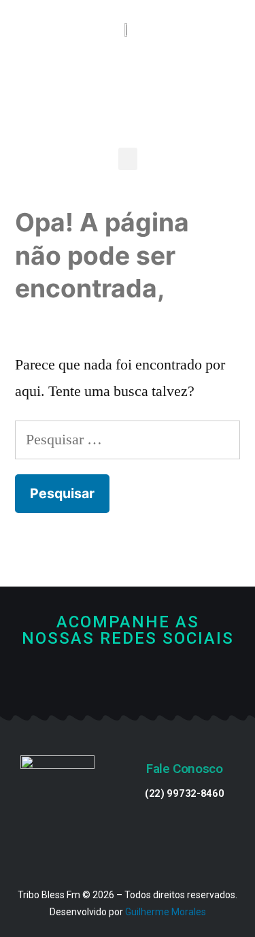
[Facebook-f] (106, 682)
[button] (127, 159)
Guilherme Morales (165, 911)
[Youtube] (127, 682)
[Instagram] (148, 682)
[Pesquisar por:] (127, 439)
